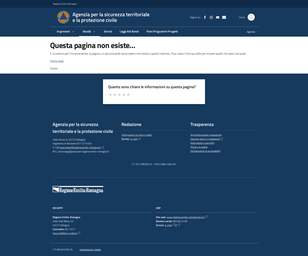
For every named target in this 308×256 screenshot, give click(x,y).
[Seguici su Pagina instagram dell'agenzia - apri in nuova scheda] (210, 17)
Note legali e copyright (202, 143)
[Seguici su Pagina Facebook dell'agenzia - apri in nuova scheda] (203, 17)
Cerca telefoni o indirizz (65, 233)
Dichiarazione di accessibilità (205, 151)
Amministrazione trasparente (206, 135)
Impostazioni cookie (90, 250)
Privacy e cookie (198, 147)
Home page (57, 61)
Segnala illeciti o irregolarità (205, 139)
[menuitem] (249, 32)
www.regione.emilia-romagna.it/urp (185, 217)
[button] (251, 17)
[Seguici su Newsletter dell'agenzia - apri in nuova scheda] (223, 17)
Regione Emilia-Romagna (65, 3)
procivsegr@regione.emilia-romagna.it (80, 147)
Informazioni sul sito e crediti (136, 135)
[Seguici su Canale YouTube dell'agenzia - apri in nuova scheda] (216, 17)
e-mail (133, 139)
